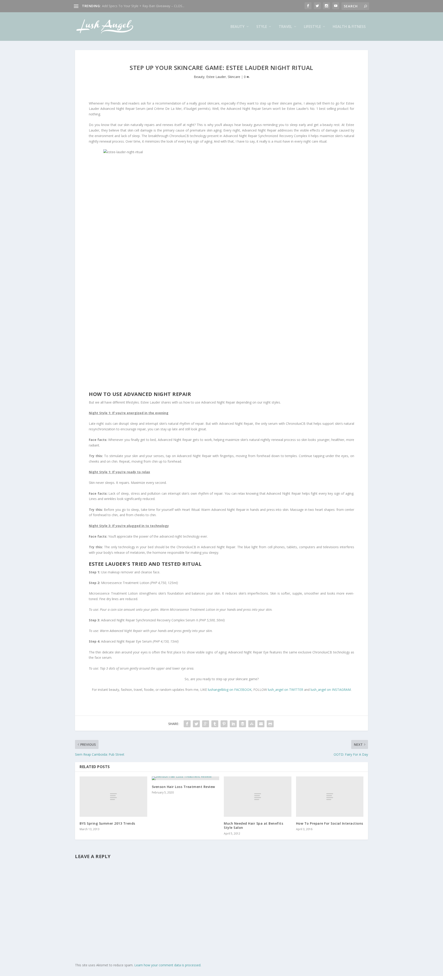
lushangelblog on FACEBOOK (229, 689)
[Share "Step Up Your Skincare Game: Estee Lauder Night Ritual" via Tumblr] (214, 723)
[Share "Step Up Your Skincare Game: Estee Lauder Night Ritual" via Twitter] (196, 723)
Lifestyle (312, 27)
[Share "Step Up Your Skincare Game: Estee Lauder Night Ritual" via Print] (270, 723)
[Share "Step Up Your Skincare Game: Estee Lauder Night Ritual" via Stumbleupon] (251, 723)
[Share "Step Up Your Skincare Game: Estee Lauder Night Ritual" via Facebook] (187, 723)
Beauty (237, 27)
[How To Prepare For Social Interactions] (330, 796)
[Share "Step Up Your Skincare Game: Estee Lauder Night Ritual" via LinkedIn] (233, 723)
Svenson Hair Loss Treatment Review (183, 786)
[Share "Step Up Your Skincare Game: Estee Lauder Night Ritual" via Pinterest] (224, 723)
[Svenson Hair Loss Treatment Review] (185, 778)
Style (261, 27)
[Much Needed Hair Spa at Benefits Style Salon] (257, 796)
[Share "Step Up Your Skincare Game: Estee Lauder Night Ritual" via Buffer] (242, 723)
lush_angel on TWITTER (285, 689)
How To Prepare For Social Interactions (329, 823)
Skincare (234, 77)
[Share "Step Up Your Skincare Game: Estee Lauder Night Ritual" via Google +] (205, 723)
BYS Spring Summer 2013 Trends (107, 823)
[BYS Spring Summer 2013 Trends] (113, 796)
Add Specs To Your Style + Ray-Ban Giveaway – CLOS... (143, 6)
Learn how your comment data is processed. (167, 965)
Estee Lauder (216, 77)
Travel (285, 27)
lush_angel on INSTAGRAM (331, 689)
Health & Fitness (349, 27)
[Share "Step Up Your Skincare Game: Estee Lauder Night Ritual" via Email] (261, 723)
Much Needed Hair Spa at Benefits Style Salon (253, 825)
